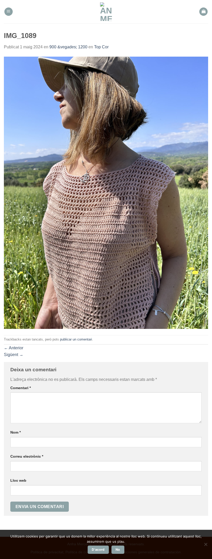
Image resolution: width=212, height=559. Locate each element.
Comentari (20, 388)
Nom (15, 432)
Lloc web (18, 480)
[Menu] (8, 11)
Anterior (13, 348)
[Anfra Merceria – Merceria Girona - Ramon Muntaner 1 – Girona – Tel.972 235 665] (106, 11)
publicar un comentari (76, 339)
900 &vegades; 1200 (68, 47)
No (118, 550)
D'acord (98, 550)
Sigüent (13, 354)
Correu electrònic (26, 456)
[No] (205, 546)
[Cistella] (203, 11)
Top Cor (101, 47)
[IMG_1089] (106, 192)
